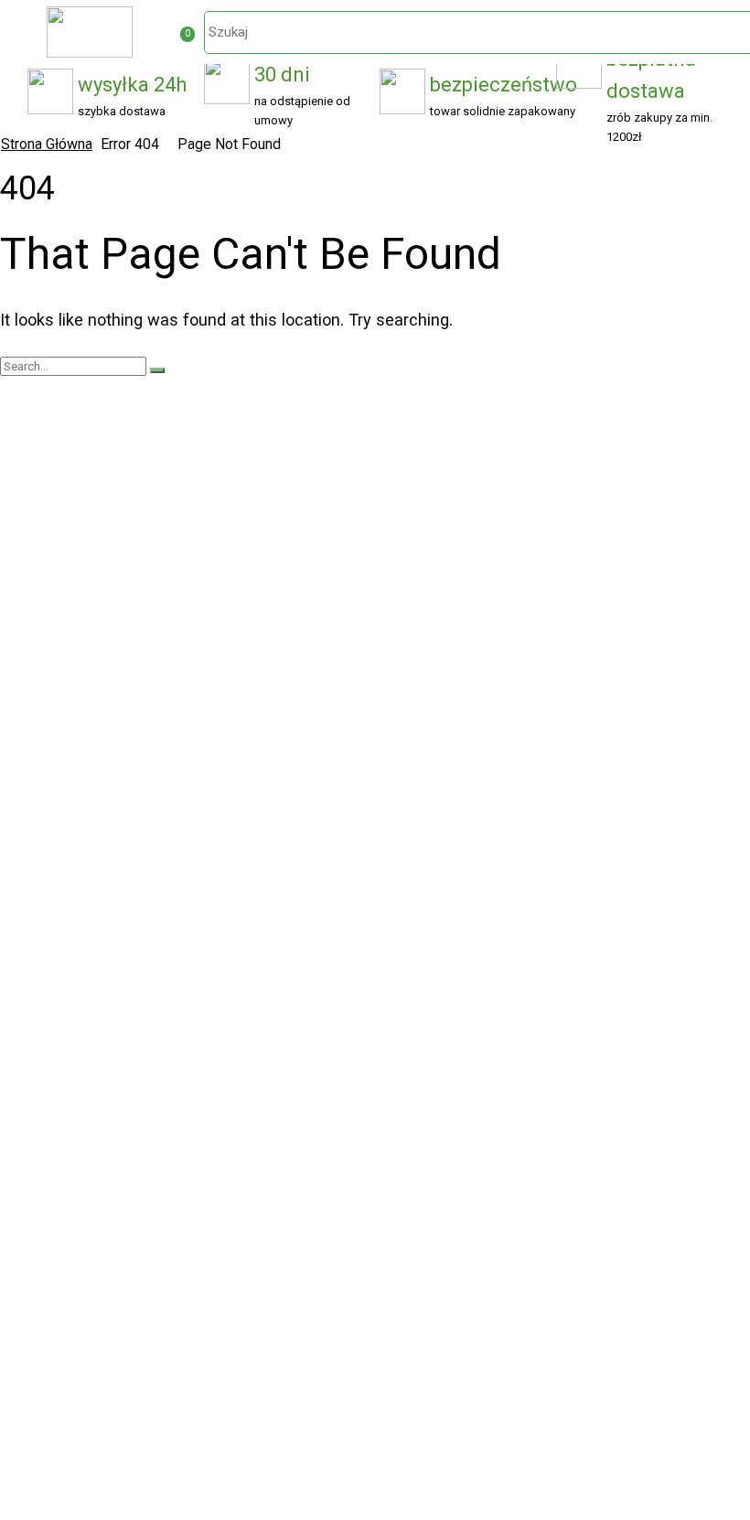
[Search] (157, 370)
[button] (188, 34)
